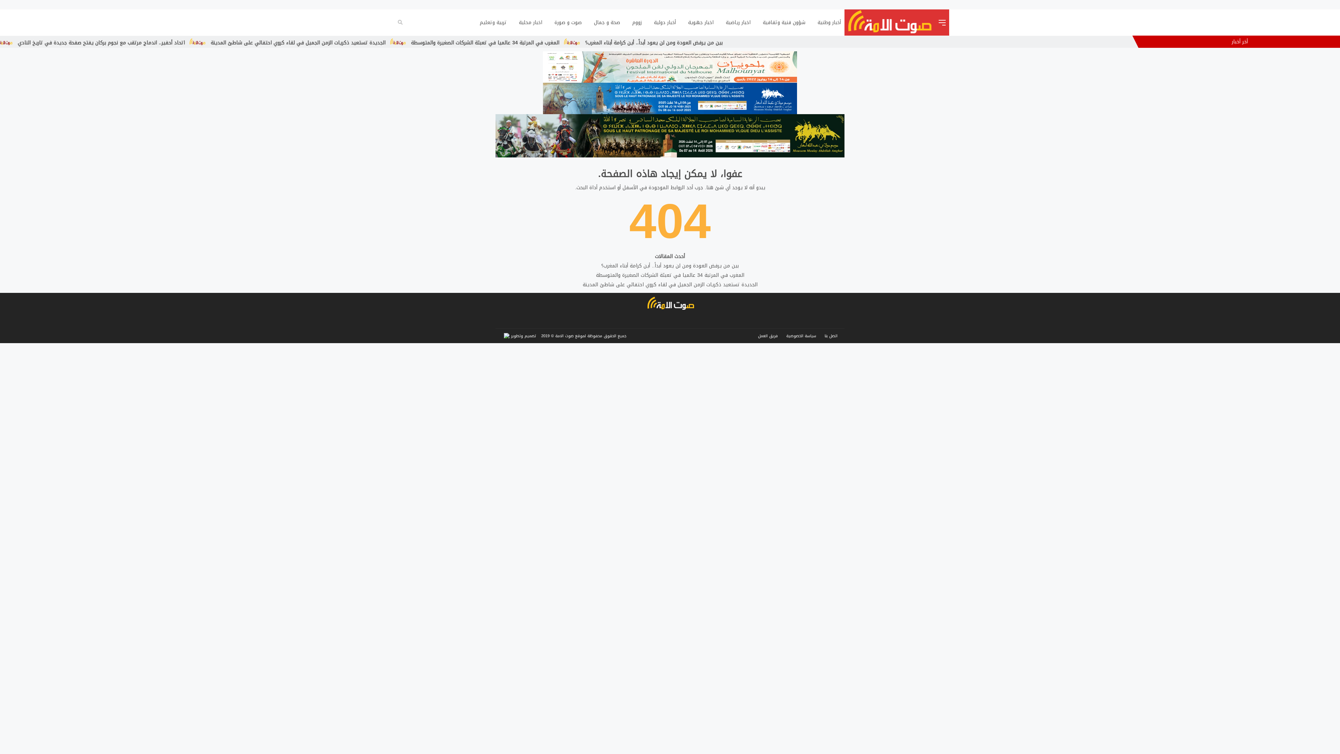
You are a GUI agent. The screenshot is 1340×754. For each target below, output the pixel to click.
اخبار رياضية (738, 22)
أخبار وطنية (829, 22)
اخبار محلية (530, 22)
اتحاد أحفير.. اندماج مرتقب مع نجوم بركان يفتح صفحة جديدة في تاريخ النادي (239, 42)
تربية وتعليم (493, 22)
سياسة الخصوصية (801, 336)
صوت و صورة (568, 22)
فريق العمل (768, 336)
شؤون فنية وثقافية (784, 22)
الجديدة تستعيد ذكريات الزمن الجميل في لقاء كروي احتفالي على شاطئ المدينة (436, 42)
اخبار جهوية (701, 22)
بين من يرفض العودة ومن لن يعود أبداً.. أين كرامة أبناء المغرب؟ (792, 42)
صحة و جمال (607, 22)
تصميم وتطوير (522, 336)
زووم (637, 22)
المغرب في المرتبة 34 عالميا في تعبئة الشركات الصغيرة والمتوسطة (624, 42)
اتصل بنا (831, 336)
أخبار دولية (665, 22)
